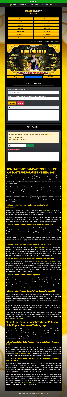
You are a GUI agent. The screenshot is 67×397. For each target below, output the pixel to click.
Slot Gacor (20, 28)
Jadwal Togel (20, 25)
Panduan (46, 37)
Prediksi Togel (20, 22)
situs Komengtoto (22, 230)
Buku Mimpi (20, 34)
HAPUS (21, 103)
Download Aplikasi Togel (20, 4)
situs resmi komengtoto (24, 287)
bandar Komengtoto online (22, 353)
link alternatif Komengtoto (41, 247)
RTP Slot (52, 77)
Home (20, 18)
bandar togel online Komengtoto (46, 261)
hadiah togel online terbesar (20, 318)
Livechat (53, 4)
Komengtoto (10, 176)
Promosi (46, 22)
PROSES (12, 103)
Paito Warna (20, 31)
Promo (34, 77)
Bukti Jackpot (46, 34)
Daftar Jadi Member (34, 4)
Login (16, 77)
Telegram (45, 4)
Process (30, 146)
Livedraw (46, 18)
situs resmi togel (48, 210)
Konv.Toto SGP (46, 31)
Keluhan (20, 37)
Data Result (47, 25)
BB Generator (46, 28)
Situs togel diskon (12, 329)
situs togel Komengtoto (29, 382)
